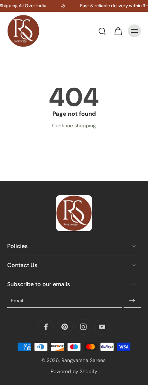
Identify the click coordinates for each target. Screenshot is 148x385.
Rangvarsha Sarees (83, 360)
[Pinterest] (65, 327)
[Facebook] (46, 327)
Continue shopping (74, 125)
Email (17, 300)
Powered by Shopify (74, 371)
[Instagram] (83, 327)
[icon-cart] (118, 31)
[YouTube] (102, 327)
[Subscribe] (132, 301)
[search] (102, 31)
